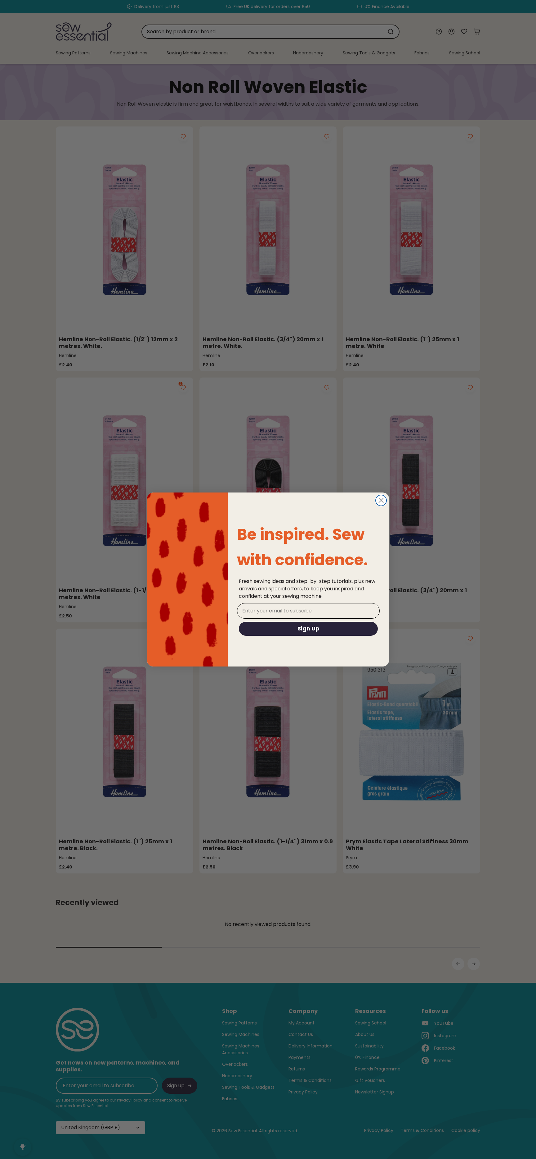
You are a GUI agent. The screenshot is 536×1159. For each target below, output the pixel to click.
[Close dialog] (381, 500)
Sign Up (308, 628)
